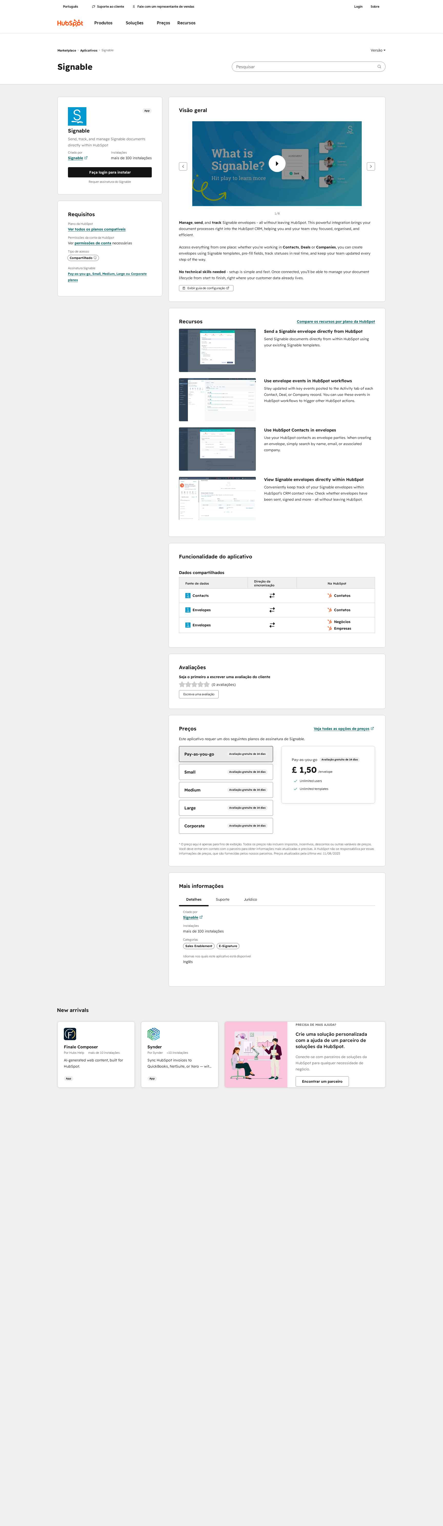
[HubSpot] (70, 23)
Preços (163, 23)
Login (358, 6)
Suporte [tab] (222, 899)
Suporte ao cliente (110, 6)
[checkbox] (226, 754)
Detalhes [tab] (194, 899)
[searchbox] (309, 67)
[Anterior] (183, 166)
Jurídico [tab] (250, 899)
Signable (75, 158)
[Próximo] (371, 166)
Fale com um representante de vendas (165, 6)
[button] (378, 50)
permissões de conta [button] (93, 243)
